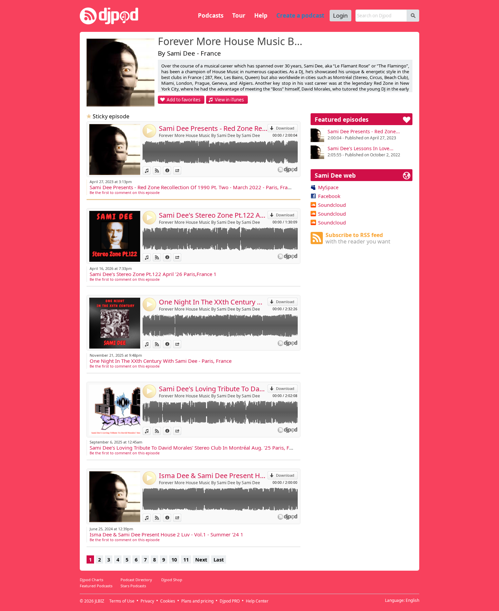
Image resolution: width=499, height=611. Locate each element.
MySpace (328, 187)
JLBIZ (99, 601)
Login (340, 15)
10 (174, 559)
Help (260, 15)
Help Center (257, 601)
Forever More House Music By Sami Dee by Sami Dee (209, 135)
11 (186, 559)
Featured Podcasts (96, 585)
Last (219, 559)
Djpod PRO (230, 601)
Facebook (329, 196)
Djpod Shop (171, 579)
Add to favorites (183, 100)
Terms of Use (121, 601)
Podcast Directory (136, 579)
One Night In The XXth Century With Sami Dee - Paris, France (213, 302)
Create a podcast (300, 15)
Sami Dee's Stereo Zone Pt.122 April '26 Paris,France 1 (213, 215)
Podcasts (210, 15)
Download (285, 128)
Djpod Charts (91, 579)
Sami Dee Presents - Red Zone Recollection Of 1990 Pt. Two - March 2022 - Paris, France (213, 128)
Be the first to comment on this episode (125, 192)
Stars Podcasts (133, 585)
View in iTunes (229, 100)
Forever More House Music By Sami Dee (231, 41)
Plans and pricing (197, 601)
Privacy (147, 601)
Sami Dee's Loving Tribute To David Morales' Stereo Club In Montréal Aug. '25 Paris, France (213, 389)
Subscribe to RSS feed (358, 238)
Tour (238, 15)
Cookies (167, 601)
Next (201, 559)
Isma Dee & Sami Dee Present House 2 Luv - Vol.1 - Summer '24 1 (213, 475)
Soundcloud (332, 205)
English (412, 600)
